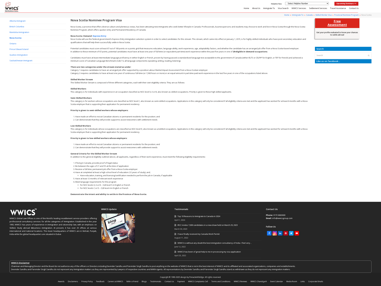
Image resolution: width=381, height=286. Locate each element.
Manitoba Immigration (19, 32)
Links (302, 281)
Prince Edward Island (19, 49)
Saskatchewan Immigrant (21, 60)
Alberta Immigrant (17, 21)
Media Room (291, 281)
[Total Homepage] (24, 215)
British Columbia (17, 26)
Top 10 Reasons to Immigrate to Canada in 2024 (199, 216)
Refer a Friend (132, 281)
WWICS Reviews (240, 281)
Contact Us (169, 281)
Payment (181, 281)
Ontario (13, 43)
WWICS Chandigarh (258, 281)
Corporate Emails (315, 281)
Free (337, 23)
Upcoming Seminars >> (346, 4)
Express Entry (99, 36)
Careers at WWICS (115, 281)
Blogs (144, 281)
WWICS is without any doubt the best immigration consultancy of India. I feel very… (215, 243)
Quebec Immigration (19, 55)
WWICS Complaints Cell (198, 281)
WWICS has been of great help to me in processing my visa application (209, 251)
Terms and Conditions (220, 281)
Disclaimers (73, 281)
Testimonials (155, 281)
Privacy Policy (87, 281)
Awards (61, 281)
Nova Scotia (15, 38)
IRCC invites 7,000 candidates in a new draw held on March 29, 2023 (208, 225)
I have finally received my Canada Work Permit (199, 234)
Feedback (100, 281)
